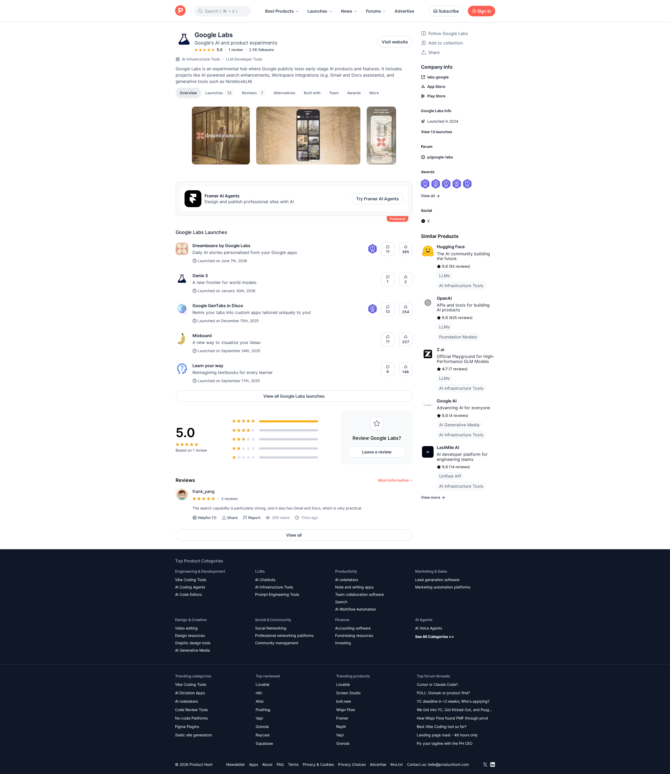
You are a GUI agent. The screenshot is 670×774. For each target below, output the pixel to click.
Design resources (190, 635)
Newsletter (235, 764)
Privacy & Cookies (318, 764)
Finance (342, 619)
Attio (260, 701)
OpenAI (444, 298)
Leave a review (376, 452)
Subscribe (449, 11)
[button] (374, 92)
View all (294, 535)
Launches (317, 11)
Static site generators (193, 735)
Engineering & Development (200, 571)
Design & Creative (191, 619)
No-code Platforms (191, 718)
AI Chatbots (265, 579)
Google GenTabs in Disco (217, 305)
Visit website (395, 41)
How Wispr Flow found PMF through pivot (452, 718)
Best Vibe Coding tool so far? (441, 726)
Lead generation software (437, 579)
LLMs (444, 275)
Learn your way (207, 365)
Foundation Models (458, 336)
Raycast (263, 735)
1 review (236, 49)
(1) (207, 517)
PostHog (263, 709)
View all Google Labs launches (294, 396)
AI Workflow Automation (355, 609)
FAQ (280, 764)
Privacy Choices (352, 764)
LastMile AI (448, 447)
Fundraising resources (354, 635)
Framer (342, 718)
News (346, 11)
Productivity (346, 571)
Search (341, 602)
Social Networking (270, 628)
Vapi (259, 718)
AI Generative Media (459, 424)
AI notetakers (346, 579)
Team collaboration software (359, 594)
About (267, 764)
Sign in (484, 11)
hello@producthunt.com (448, 764)
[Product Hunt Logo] (180, 11)
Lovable (262, 684)
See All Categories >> (434, 636)
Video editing (186, 628)
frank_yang (203, 491)
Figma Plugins (187, 726)
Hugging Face (451, 246)
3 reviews (229, 498)
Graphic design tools (192, 643)
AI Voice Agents (428, 628)
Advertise (404, 11)
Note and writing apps (354, 587)
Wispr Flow (345, 709)
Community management (276, 643)
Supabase (264, 743)
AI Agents (424, 619)
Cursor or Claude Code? (437, 684)
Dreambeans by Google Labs (221, 245)
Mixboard (202, 335)
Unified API (450, 476)
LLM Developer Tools (244, 59)
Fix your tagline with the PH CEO (445, 743)
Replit (341, 726)
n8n (259, 693)
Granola (262, 726)
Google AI (446, 400)
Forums (373, 11)
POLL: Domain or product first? (443, 693)
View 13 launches (436, 131)
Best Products (279, 11)
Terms (293, 764)
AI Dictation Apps (190, 693)
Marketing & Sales (431, 571)
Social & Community (273, 619)
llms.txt (396, 764)
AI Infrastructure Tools (201, 59)
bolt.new (343, 701)
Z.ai (440, 349)
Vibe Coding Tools (190, 579)
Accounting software (353, 628)
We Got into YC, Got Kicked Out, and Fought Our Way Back (455, 710)
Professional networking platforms (284, 635)
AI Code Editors (188, 594)
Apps (253, 764)
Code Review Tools (191, 709)
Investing (343, 643)
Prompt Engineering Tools (277, 594)
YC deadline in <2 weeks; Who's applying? (453, 701)
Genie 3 (200, 275)
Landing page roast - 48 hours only (447, 735)
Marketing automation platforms (442, 587)
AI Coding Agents (190, 587)
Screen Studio (348, 693)
